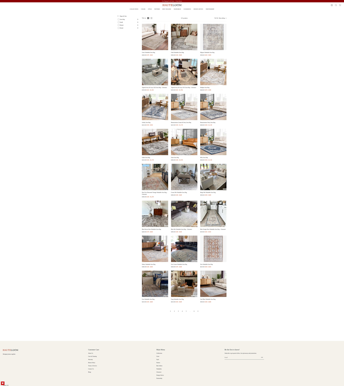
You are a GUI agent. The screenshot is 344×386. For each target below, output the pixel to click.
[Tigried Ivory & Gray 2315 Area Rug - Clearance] (184, 72)
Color (157, 356)
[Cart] (340, 5)
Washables (159, 369)
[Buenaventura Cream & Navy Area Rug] (184, 107)
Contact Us (91, 369)
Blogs (89, 372)
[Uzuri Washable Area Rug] (155, 37)
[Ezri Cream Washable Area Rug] (184, 249)
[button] (336, 5)
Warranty (90, 359)
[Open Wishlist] (2, 383)
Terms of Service (92, 365)
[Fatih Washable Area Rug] (184, 37)
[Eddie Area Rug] (155, 142)
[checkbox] (128, 19)
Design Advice (160, 375)
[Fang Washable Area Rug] (184, 284)
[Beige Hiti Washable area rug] (213, 177)
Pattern (158, 362)
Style (157, 359)
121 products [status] (184, 18)
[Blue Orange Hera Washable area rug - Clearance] (213, 214)
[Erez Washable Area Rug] (155, 284)
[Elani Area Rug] (184, 142)
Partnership (159, 378)
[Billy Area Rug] (213, 142)
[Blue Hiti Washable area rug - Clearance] (184, 214)
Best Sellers (159, 365)
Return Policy (91, 362)
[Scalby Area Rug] (155, 107)
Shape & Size (123, 16)
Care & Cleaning (92, 356)
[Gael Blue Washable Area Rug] (213, 284)
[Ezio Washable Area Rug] (213, 249)
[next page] (198, 311)
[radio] (148, 18)
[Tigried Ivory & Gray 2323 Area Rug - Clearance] (155, 72)
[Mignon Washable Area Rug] (213, 37)
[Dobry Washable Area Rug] (155, 249)
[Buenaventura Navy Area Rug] (213, 107)
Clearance (158, 372)
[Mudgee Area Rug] (213, 72)
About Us (90, 353)
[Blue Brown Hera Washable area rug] (155, 214)
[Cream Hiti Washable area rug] (184, 177)
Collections (159, 353)
